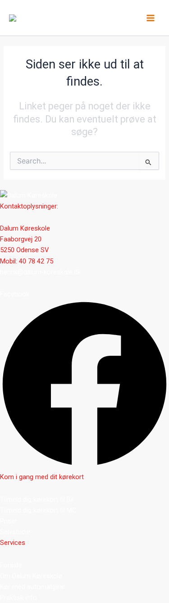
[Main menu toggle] (150, 18)
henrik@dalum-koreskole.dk (40, 272)
